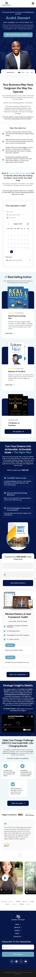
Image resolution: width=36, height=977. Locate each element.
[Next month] (28, 224)
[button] (32, 4)
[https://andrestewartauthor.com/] (6, 3)
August (16, 224)
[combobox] (18, 260)
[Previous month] (8, 224)
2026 (20, 224)
